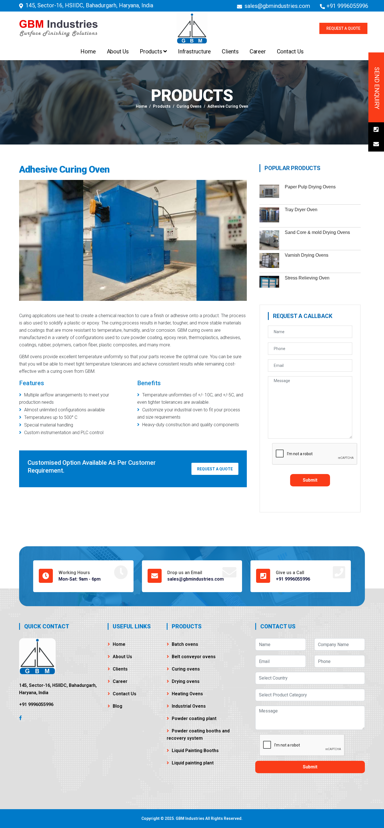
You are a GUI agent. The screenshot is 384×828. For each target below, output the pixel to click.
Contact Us (290, 51)
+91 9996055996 (347, 6)
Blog (117, 706)
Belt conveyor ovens (194, 656)
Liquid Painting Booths (195, 750)
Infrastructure (194, 51)
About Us (118, 51)
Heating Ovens (187, 693)
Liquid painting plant (193, 763)
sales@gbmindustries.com (277, 6)
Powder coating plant (194, 718)
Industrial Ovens (189, 706)
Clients (230, 51)
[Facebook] (20, 718)
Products (151, 51)
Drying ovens (186, 681)
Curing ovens (189, 106)
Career (258, 51)
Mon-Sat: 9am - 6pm (79, 579)
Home (88, 51)
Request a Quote (343, 28)
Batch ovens (185, 644)
